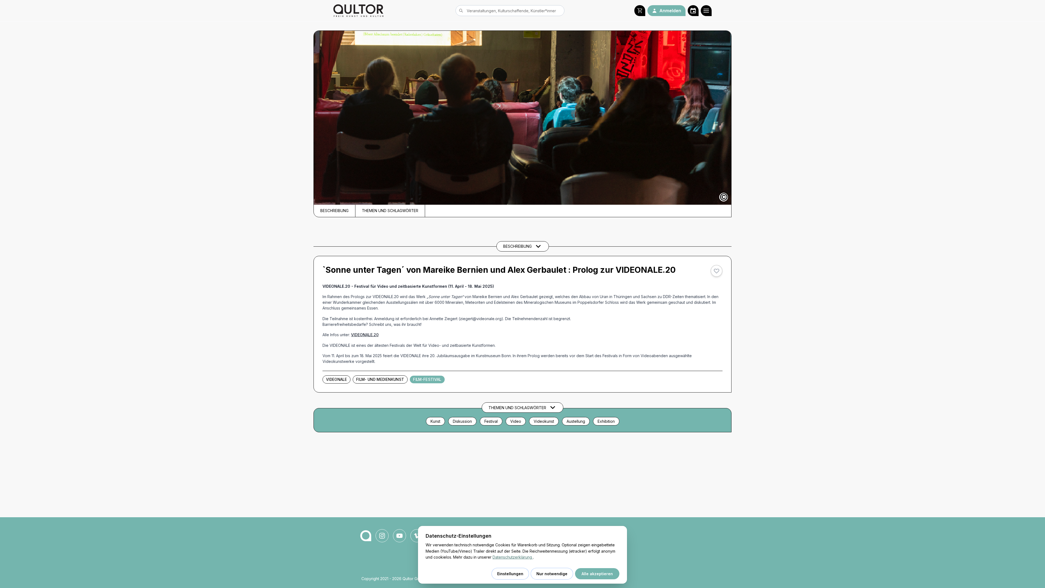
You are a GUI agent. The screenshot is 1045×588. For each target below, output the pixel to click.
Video (515, 421)
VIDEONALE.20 (365, 334)
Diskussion (462, 421)
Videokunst (544, 421)
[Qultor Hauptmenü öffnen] (706, 10)
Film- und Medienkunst (380, 379)
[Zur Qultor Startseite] (358, 10)
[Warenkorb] (639, 10)
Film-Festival (427, 379)
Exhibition (606, 421)
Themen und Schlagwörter (390, 211)
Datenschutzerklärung (513, 557)
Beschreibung (334, 211)
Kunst (435, 421)
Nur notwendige (551, 573)
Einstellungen (510, 573)
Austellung (576, 421)
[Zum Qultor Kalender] (693, 10)
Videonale (336, 379)
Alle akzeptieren (597, 573)
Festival (491, 421)
